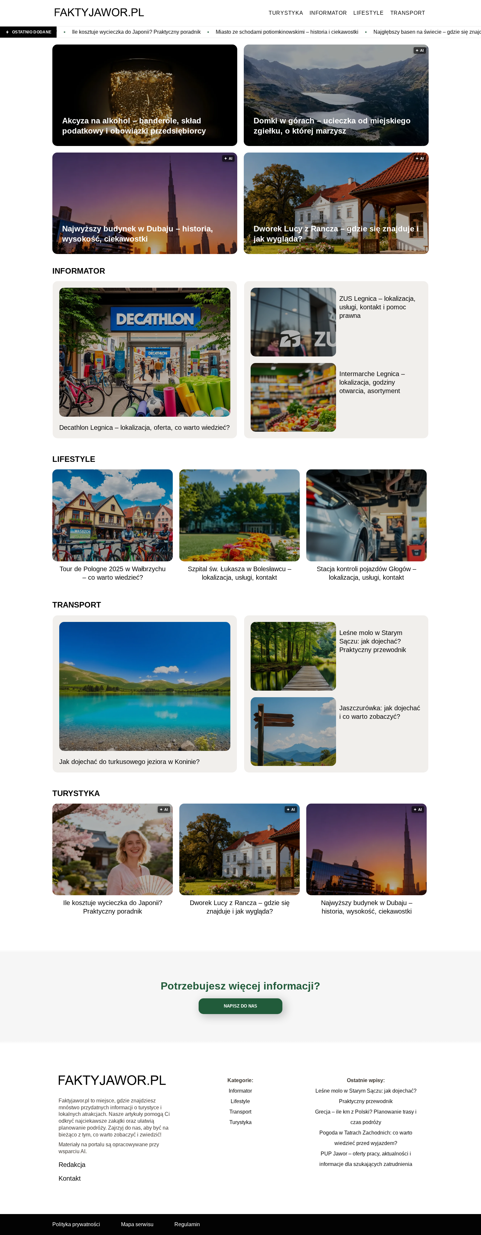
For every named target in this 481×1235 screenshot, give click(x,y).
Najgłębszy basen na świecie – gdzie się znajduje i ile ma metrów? (373, 32)
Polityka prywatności (76, 1224)
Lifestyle (368, 13)
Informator (328, 13)
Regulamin (187, 1224)
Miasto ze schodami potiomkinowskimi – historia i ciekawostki (209, 32)
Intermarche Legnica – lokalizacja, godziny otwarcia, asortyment (372, 382)
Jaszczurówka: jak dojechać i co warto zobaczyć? (379, 712)
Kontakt (70, 1178)
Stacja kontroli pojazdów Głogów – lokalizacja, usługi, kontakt (366, 573)
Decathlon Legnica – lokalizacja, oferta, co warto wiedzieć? (144, 427)
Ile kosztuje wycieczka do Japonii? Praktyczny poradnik (112, 907)
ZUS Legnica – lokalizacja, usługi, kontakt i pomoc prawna (377, 307)
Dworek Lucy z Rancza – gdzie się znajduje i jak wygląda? (336, 233)
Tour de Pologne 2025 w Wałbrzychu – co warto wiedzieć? (113, 573)
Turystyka (286, 13)
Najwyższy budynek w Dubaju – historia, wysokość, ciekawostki (137, 233)
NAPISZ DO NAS (240, 1006)
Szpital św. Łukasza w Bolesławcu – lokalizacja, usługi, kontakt (239, 573)
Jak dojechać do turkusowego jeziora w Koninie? (129, 761)
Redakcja (72, 1164)
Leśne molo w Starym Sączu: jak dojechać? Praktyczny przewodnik (372, 641)
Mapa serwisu (137, 1224)
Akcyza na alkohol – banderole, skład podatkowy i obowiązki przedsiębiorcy (134, 125)
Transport (407, 13)
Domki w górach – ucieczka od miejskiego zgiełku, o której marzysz (332, 125)
